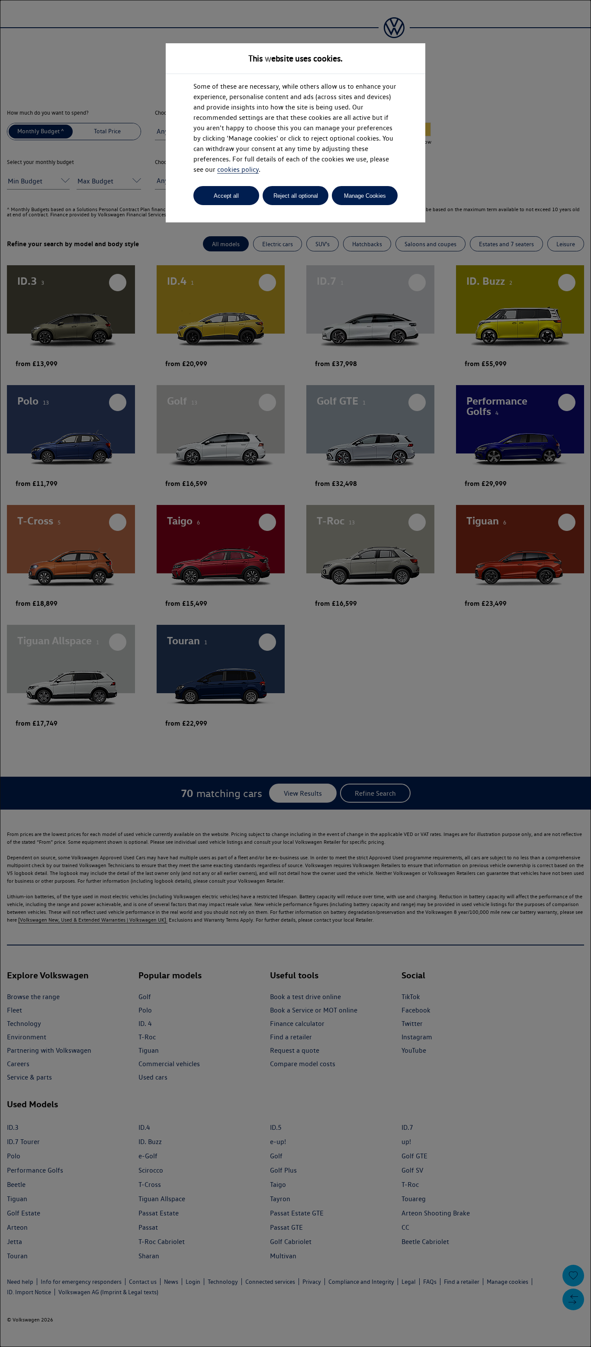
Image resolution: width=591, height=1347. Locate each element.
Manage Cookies (365, 196)
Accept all (226, 196)
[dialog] (295, 673)
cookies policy (238, 169)
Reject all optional (295, 196)
